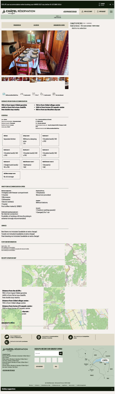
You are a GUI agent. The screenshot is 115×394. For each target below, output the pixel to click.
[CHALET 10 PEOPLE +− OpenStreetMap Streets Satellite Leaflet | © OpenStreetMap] (35, 274)
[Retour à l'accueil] (18, 12)
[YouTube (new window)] (54, 360)
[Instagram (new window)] (42, 360)
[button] (101, 11)
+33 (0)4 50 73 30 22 (70, 11)
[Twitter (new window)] (48, 360)
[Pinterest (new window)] (60, 360)
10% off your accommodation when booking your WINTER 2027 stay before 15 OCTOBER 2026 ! (32, 4)
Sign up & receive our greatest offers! (48, 349)
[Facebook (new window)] (37, 360)
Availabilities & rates (59, 25)
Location (36, 25)
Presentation (17, 25)
